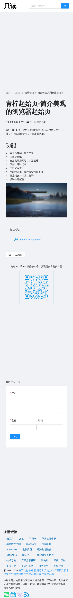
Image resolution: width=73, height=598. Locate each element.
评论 (14, 392)
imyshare (31, 544)
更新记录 (39, 570)
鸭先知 (44, 560)
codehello (11, 554)
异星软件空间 (13, 544)
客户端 (42, 574)
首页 (8, 92)
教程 (31, 570)
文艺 (21, 538)
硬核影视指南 (44, 549)
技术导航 (11, 560)
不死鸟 (32, 538)
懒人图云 (27, 554)
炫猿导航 (46, 544)
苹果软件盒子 (49, 538)
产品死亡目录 (61, 570)
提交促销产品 (21, 574)
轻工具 (10, 538)
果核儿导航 (60, 560)
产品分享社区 (28, 560)
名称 (14, 420)
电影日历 (27, 549)
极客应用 (43, 565)
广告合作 (49, 570)
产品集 (50, 574)
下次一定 (11, 565)
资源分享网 (27, 565)
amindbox (11, 549)
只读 (10, 5)
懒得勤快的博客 (45, 554)
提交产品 (8, 574)
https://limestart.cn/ (30, 239)
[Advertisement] (36, 49)
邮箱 (40, 420)
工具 (17, 92)
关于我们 (23, 570)
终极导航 (58, 565)
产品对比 (33, 574)
